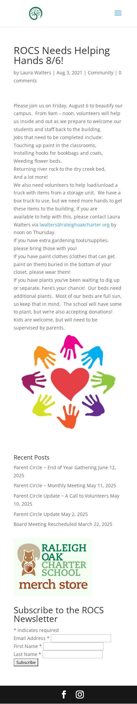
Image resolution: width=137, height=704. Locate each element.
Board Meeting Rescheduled (45, 524)
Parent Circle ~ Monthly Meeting (49, 485)
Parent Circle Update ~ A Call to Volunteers (61, 496)
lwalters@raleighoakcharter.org (75, 224)
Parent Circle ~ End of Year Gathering (55, 467)
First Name (28, 646)
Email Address (32, 638)
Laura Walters (35, 72)
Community (100, 72)
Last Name (27, 654)
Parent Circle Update (37, 514)
